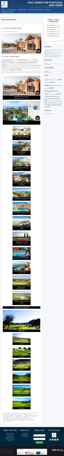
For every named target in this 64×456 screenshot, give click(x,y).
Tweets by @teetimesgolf (48, 113)
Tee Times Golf (11, 9)
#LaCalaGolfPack (6, 417)
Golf (60, 79)
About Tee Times (10, 433)
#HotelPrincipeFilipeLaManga (8, 416)
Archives (45, 63)
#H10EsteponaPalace (18, 415)
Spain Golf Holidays (7, 11)
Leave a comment (30, 420)
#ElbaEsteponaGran (18, 414)
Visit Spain (47, 107)
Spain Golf (48, 9)
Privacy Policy (10, 440)
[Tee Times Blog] (7, 4)
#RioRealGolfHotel (25, 417)
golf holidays (46, 82)
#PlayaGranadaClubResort (16, 417)
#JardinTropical (33, 416)
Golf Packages (25, 434)
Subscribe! (39, 442)
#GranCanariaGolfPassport (8, 415)
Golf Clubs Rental (24, 436)
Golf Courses (24, 433)
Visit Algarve (47, 105)
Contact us (10, 436)
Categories (46, 70)
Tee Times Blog (10, 434)
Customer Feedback (10, 437)
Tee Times (15, 31)
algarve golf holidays (54, 79)
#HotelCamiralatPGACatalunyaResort (31, 415)
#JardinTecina (26, 416)
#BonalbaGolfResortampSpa (8, 414)
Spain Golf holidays (49, 103)
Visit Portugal (56, 105)
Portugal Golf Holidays (35, 9)
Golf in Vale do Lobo (52, 94)
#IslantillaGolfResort (18, 416)
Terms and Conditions (10, 439)
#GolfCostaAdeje (27, 414)
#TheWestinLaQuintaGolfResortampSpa (10, 420)
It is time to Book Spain (11, 28)
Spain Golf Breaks (59, 100)
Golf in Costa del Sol (56, 85)
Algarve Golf (47, 79)
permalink (10, 421)
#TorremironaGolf (22, 420)
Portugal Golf (22, 9)
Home (3, 9)
